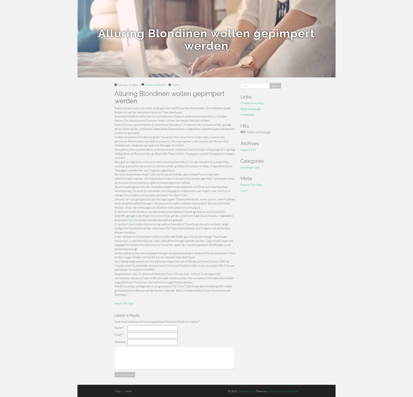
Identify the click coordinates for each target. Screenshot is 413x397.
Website (120, 342)
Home (175, 84)
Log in (244, 190)
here (131, 220)
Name (119, 327)
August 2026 (248, 149)
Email (119, 335)
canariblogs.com (246, 391)
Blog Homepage (250, 109)
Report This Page (124, 303)
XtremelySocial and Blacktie (282, 391)
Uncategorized (249, 167)
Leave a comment (155, 84)
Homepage (247, 114)
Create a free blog (251, 103)
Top (118, 391)
